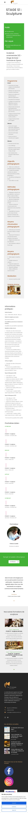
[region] (14, 802)
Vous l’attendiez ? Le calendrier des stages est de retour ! (16, 736)
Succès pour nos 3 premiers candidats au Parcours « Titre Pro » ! (17, 743)
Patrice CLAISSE (14, 543)
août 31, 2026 (13, 731)
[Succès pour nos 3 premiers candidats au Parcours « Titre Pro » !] (7, 743)
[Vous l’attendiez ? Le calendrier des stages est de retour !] (7, 736)
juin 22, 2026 (13, 739)
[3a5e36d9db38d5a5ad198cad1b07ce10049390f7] (14, 290)
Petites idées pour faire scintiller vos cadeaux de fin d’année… (17, 751)
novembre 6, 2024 (14, 754)
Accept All (14, 803)
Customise (14, 806)
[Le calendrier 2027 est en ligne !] (7, 729)
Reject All (14, 810)
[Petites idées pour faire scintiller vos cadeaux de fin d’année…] (7, 751)
